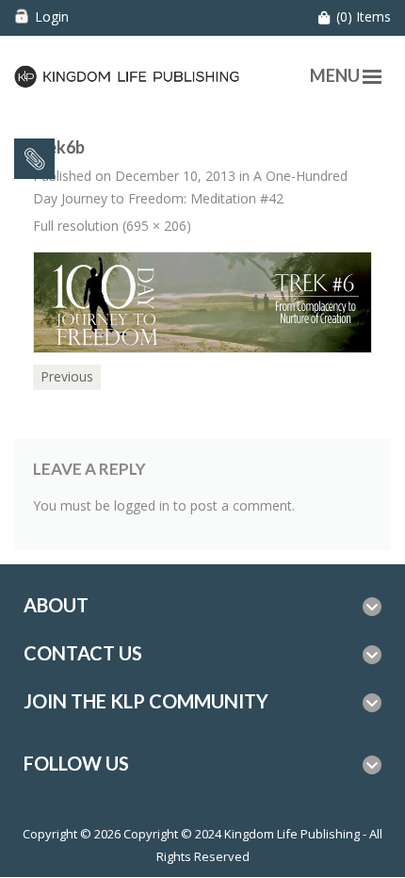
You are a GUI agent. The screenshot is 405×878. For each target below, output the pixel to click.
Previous (66, 376)
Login (52, 16)
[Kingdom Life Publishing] (127, 75)
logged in (142, 505)
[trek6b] (202, 301)
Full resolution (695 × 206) (112, 226)
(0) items (363, 16)
